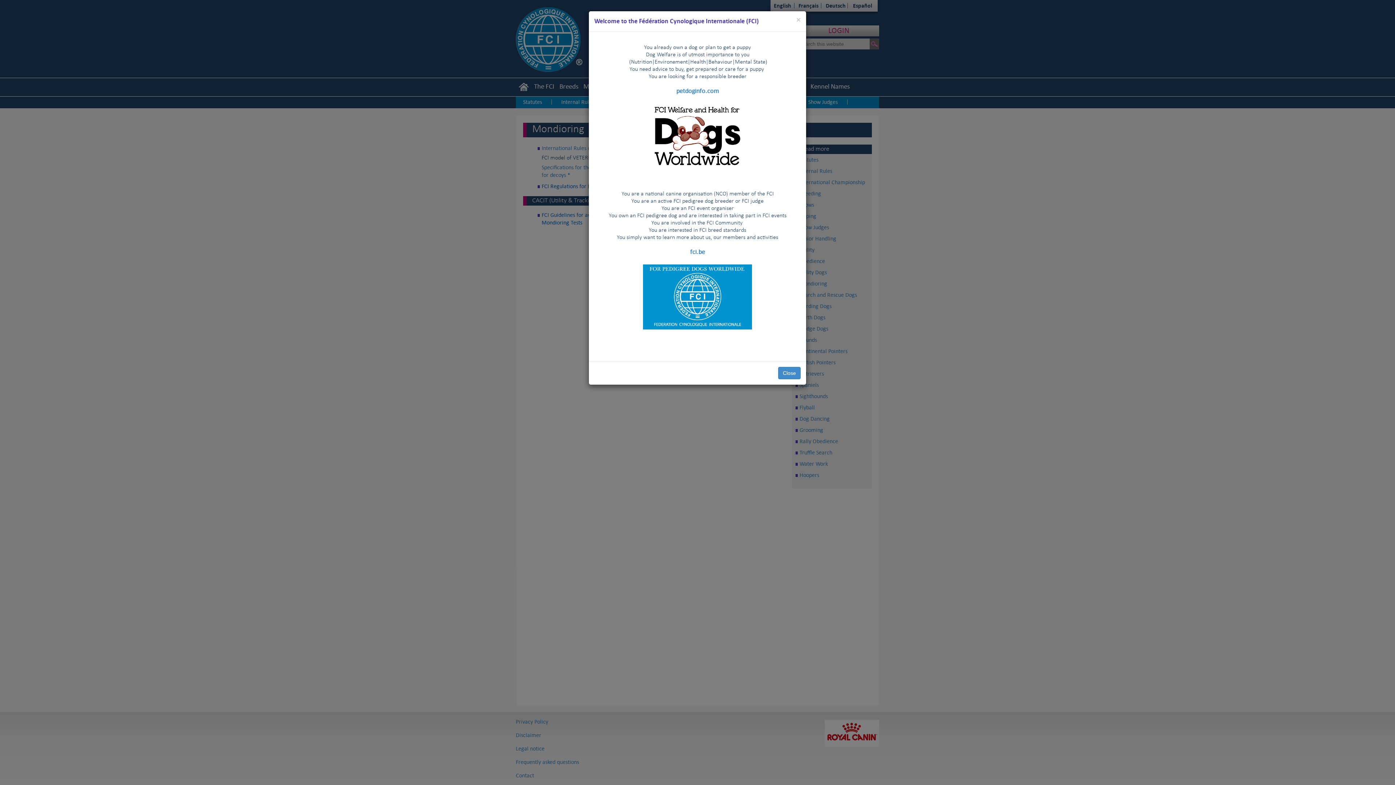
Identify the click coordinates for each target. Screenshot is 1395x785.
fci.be (697, 252)
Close (789, 373)
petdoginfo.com (697, 91)
